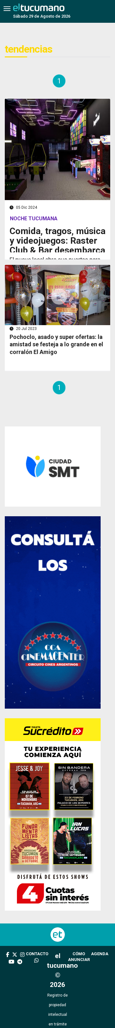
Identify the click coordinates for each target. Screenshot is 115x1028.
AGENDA (99, 972)
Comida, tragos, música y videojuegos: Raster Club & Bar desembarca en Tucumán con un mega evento (57, 250)
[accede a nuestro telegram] (19, 981)
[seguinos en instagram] (22, 974)
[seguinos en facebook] (7, 974)
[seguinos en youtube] (11, 981)
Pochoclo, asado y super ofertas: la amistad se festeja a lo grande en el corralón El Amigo (56, 377)
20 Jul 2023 (26, 361)
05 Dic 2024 (26, 207)
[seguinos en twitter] (14, 974)
